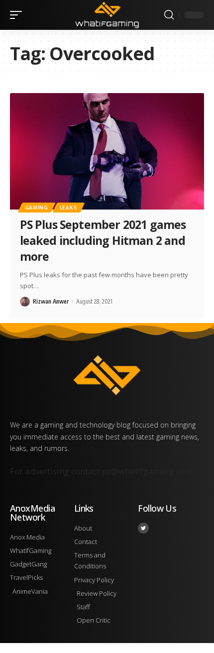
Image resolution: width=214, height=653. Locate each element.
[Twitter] (143, 528)
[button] (18, 15)
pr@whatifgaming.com (147, 471)
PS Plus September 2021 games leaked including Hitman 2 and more (103, 240)
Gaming (36, 208)
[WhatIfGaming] (106, 15)
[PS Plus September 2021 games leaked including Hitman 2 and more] (107, 151)
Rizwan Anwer (51, 301)
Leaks (69, 208)
